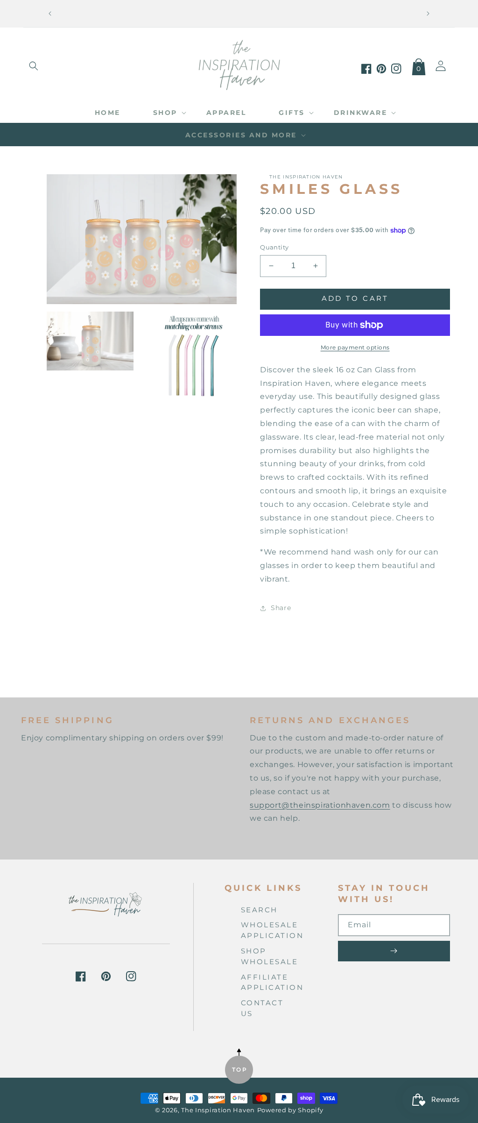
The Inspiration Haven (218, 1110)
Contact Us (262, 1008)
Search (259, 909)
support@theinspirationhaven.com (320, 805)
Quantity (274, 247)
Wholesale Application (272, 930)
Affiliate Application (272, 982)
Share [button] (281, 608)
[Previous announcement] (50, 13)
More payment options (355, 347)
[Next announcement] (428, 13)
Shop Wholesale (269, 956)
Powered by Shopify (290, 1110)
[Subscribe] (394, 951)
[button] (33, 66)
